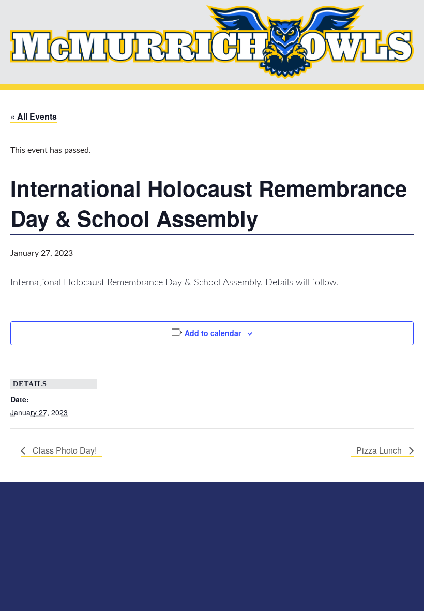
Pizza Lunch (380, 450)
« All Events (33, 116)
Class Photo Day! (64, 450)
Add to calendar (213, 333)
